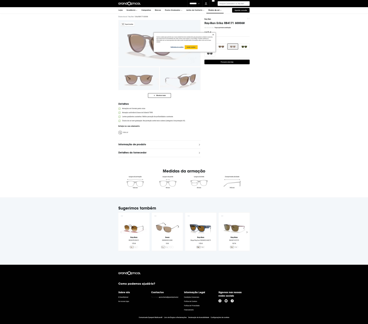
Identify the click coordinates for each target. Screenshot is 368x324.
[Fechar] (213, 35)
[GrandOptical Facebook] (232, 300)
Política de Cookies (190, 301)
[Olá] (194, 3)
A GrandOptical (123, 297)
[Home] (129, 3)
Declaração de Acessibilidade (198, 317)
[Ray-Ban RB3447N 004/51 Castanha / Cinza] (132, 247)
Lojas (120, 10)
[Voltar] (121, 232)
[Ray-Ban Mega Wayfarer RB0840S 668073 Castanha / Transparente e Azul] (198, 247)
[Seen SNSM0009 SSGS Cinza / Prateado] (171, 247)
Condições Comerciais (191, 297)
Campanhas (146, 10)
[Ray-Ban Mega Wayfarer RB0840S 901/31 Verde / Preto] (203, 247)
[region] (185, 42)
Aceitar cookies (191, 47)
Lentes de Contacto (194, 10)
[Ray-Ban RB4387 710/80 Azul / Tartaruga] (236, 247)
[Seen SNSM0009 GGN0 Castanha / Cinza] (163, 247)
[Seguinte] (247, 232)
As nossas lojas (123, 301)
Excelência (131, 10)
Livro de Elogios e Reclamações (175, 317)
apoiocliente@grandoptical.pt (168, 297)
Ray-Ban (131, 16)
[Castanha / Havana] (221, 46)
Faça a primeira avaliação (223, 27)
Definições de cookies (177, 47)
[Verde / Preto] (244, 46)
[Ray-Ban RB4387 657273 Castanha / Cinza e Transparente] (232, 247)
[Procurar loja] (206, 3)
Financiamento (189, 310)
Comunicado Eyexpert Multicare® (150, 317)
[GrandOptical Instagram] (219, 300)
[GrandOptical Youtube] (226, 300)
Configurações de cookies (220, 317)
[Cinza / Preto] (209, 53)
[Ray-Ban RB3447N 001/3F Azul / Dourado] (136, 247)
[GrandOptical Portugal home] (132, 273)
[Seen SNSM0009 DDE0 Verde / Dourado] (167, 247)
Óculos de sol (213, 10)
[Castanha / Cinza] (232, 46)
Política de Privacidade (192, 306)
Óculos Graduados (172, 10)
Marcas (158, 10)
